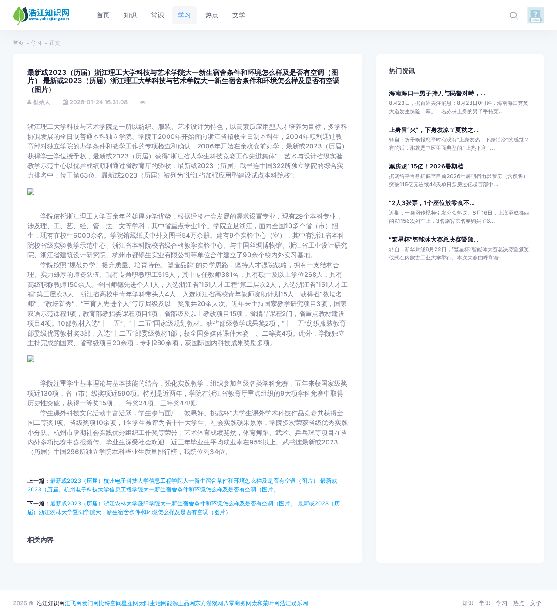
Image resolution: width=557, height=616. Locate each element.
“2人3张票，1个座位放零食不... (432, 202)
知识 (467, 602)
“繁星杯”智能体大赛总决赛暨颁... (434, 239)
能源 (172, 602)
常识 (484, 602)
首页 (18, 43)
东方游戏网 (209, 602)
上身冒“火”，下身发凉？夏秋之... (434, 129)
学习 (36, 43)
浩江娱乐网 (294, 602)
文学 (535, 602)
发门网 (90, 602)
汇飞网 (73, 602)
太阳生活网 (152, 602)
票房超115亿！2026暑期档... (429, 166)
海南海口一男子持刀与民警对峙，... (437, 93)
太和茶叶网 (266, 602)
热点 (518, 602)
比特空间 (110, 602)
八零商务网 (237, 602)
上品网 (186, 602)
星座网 (129, 602)
